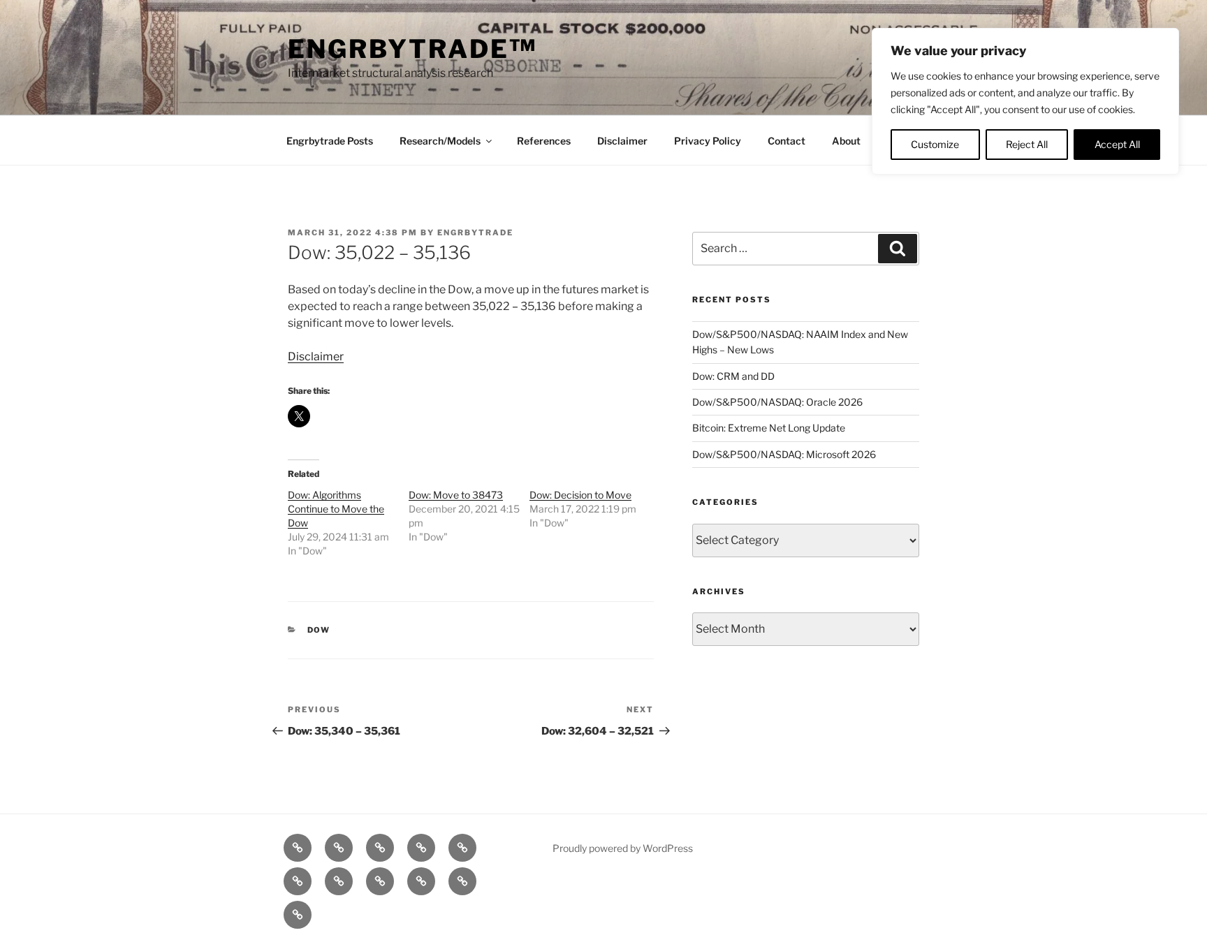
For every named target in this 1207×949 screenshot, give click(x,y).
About (846, 141)
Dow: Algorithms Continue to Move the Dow (336, 509)
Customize (935, 144)
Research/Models (440, 141)
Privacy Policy (707, 141)
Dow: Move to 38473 (456, 495)
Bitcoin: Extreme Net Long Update (768, 428)
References (544, 141)
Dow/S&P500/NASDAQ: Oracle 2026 (777, 402)
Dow (319, 630)
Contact (786, 141)
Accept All (1117, 144)
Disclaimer (622, 141)
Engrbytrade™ (412, 49)
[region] (1025, 101)
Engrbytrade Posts (329, 141)
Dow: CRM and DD (733, 376)
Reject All (1027, 144)
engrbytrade (475, 232)
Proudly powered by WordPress (623, 848)
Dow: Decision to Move (580, 495)
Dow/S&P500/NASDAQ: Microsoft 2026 (784, 454)
